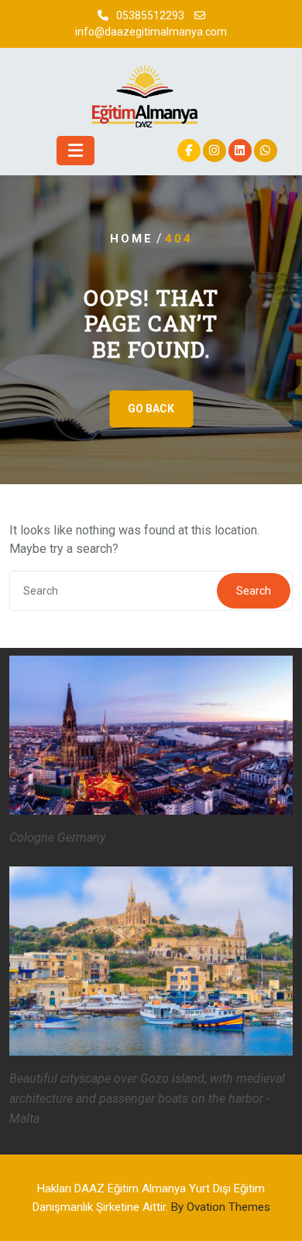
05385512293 (150, 15)
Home (131, 239)
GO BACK (151, 408)
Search (253, 591)
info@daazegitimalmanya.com (151, 31)
